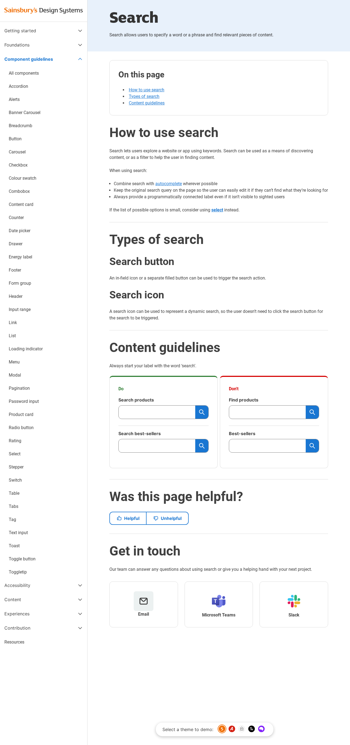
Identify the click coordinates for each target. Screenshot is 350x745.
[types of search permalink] (105, 239)
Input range (20, 309)
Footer (15, 270)
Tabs (13, 506)
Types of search (144, 96)
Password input (24, 401)
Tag (12, 519)
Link (13, 322)
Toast (14, 545)
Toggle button (22, 558)
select (217, 210)
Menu (14, 362)
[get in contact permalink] (105, 551)
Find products (243, 400)
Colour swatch (22, 178)
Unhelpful (171, 518)
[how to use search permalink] (105, 132)
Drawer (15, 243)
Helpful (131, 518)
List (12, 335)
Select (15, 453)
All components (24, 73)
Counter (16, 217)
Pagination (19, 388)
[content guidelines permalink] (105, 347)
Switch (15, 480)
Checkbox (18, 165)
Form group (20, 283)
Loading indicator (26, 348)
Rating (15, 440)
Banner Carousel (24, 112)
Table (14, 493)
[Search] (201, 412)
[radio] (222, 728)
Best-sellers (242, 433)
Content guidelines (147, 103)
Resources (14, 642)
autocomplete (168, 183)
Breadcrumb (20, 125)
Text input (18, 532)
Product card (21, 414)
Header (15, 296)
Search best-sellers (139, 433)
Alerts (14, 99)
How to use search (146, 89)
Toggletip (18, 572)
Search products (136, 400)
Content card (21, 204)
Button (15, 138)
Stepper (16, 467)
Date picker (19, 230)
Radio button (21, 427)
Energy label (20, 257)
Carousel (17, 152)
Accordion (18, 86)
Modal (15, 375)
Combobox (19, 191)
